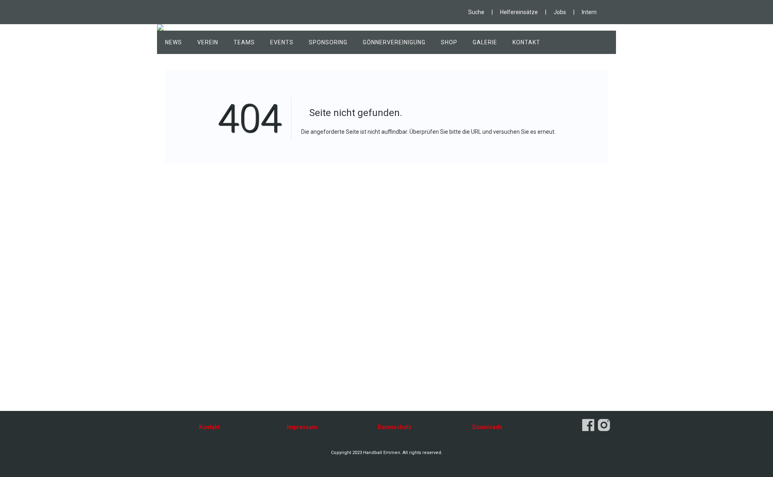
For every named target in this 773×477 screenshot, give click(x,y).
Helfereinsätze (519, 12)
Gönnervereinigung (394, 42)
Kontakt (526, 42)
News (173, 42)
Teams (244, 42)
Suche (476, 12)
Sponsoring (328, 42)
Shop (449, 42)
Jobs (560, 12)
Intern (589, 12)
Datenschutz (394, 427)
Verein (207, 42)
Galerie (485, 42)
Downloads (487, 427)
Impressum (302, 427)
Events (281, 42)
